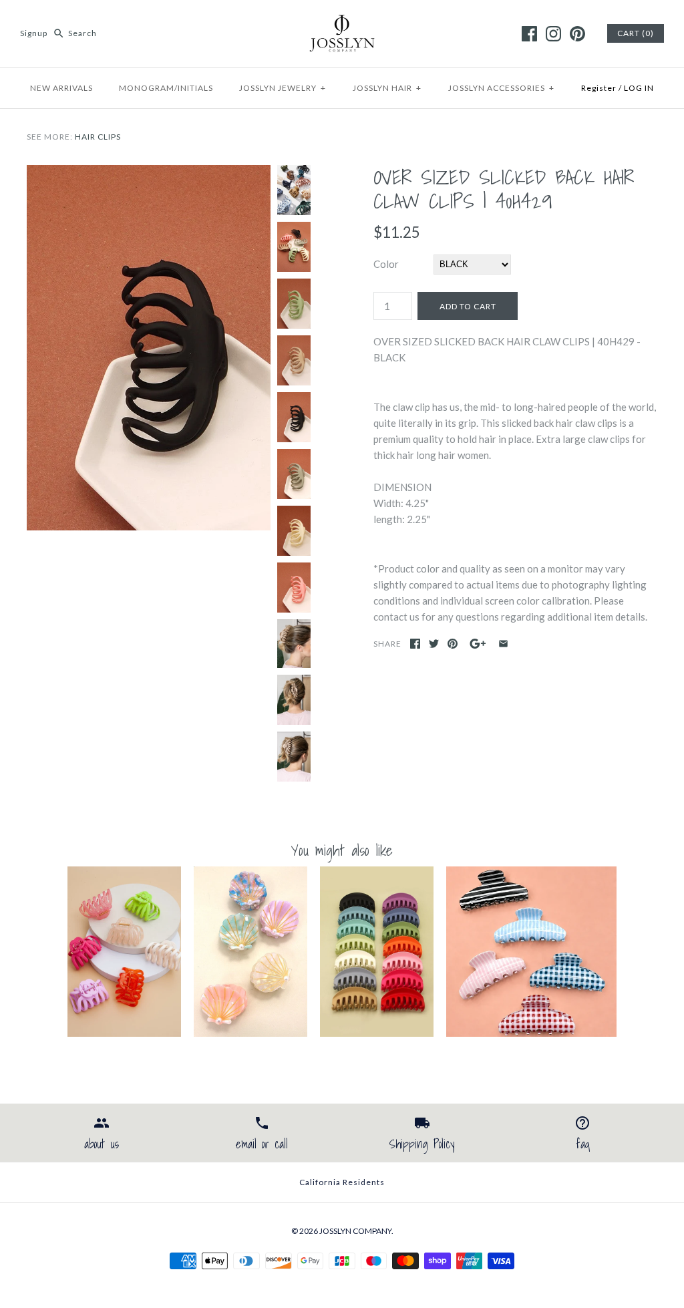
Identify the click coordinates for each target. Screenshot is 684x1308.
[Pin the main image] (453, 644)
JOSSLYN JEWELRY (282, 88)
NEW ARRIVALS (61, 88)
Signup (33, 33)
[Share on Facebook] (415, 644)
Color (386, 264)
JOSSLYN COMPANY (355, 1231)
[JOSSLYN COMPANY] (342, 21)
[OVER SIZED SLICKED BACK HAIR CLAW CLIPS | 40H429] (149, 173)
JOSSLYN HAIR (387, 88)
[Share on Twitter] (434, 644)
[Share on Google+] (478, 644)
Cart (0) (635, 33)
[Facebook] (529, 33)
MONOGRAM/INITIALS (166, 88)
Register (599, 88)
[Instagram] (553, 33)
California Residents (342, 1182)
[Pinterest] (577, 33)
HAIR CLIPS (98, 137)
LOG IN (639, 88)
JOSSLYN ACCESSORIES (501, 88)
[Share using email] (503, 644)
